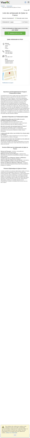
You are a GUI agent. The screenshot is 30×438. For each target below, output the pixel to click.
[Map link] (9, 73)
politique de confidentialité (11, 432)
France (25, 22)
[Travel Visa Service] (5, 2)
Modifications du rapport (8, 82)
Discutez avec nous (22, 18)
